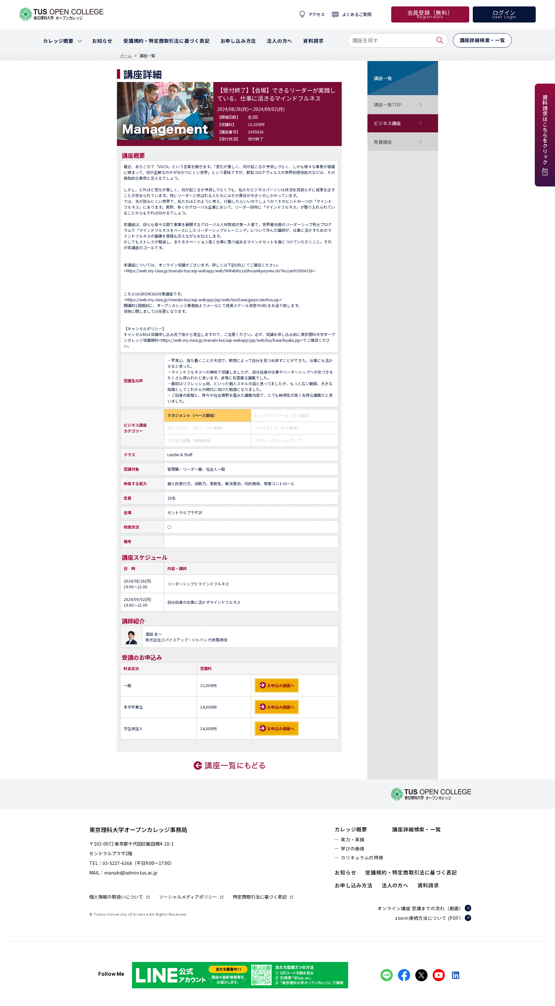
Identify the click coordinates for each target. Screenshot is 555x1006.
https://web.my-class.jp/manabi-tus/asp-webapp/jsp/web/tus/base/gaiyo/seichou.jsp (202, 299)
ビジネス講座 (387, 123)
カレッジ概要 (351, 829)
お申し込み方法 (354, 885)
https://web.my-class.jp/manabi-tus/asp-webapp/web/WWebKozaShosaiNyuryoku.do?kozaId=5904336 (219, 270)
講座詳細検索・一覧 (416, 829)
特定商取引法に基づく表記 (260, 896)
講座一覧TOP (387, 104)
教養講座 (383, 142)
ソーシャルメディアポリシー (188, 896)
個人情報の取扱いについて (116, 896)
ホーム (126, 56)
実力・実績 (353, 839)
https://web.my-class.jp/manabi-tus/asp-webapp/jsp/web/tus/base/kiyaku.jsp (230, 340)
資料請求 (428, 885)
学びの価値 (353, 848)
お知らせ (345, 872)
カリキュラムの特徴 (362, 857)
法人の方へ (395, 885)
